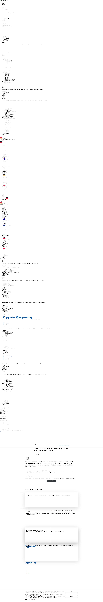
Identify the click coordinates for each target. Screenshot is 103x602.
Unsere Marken (4, 313)
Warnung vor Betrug (29, 560)
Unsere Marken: (27, 565)
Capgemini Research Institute (6, 276)
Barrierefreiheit (30, 586)
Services (4, 42)
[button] (5, 199)
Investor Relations (30, 583)
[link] (4, 0)
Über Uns (4, 98)
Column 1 (28, 574)
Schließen (1, 410)
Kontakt (29, 582)
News (4, 87)
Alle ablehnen (71, 596)
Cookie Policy (29, 588)
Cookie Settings (30, 587)
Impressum (29, 585)
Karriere (4, 55)
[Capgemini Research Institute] (52, 275)
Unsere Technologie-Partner (6, 314)
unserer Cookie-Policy (53, 597)
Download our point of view (51, 480)
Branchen (4, 20)
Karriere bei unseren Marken (6, 355)
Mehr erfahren (4, 7)
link (2, 4)
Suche (1, 412)
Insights (4, 4)
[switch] (0, 139)
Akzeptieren (71, 591)
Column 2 (28, 584)
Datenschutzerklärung (30, 589)
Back (5, 60)
